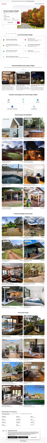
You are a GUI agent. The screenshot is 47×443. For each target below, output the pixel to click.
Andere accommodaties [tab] (15, 413)
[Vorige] (21, 69)
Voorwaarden (25, 441)
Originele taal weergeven (30, 1)
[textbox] (7, 19)
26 (8, 33)
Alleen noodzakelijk (23, 437)
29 (13, 33)
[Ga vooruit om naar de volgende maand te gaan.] (15, 22)
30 (15, 33)
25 (6, 33)
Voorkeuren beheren (34, 437)
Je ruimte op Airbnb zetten (39, 3)
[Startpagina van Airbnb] (4, 3)
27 (10, 33)
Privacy (21, 441)
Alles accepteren (12, 437)
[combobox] (11, 16)
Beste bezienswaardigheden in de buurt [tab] (26, 413)
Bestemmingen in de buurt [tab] (6, 413)
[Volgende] (25, 69)
